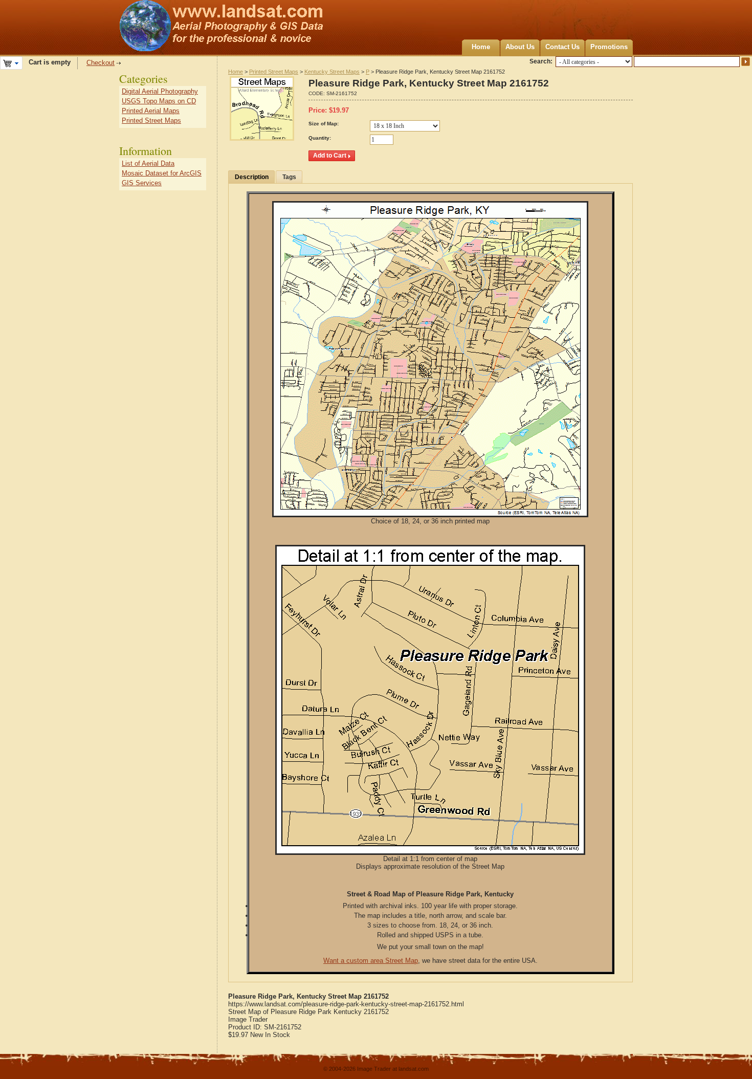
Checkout (100, 63)
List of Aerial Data (148, 163)
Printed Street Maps (273, 72)
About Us (520, 47)
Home (481, 47)
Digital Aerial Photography (160, 91)
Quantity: (319, 138)
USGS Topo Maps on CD (159, 101)
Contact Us (562, 47)
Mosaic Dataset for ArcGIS (162, 173)
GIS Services (142, 183)
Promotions (609, 47)
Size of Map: (323, 123)
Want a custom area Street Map (370, 960)
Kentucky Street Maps (332, 72)
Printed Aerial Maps (151, 111)
